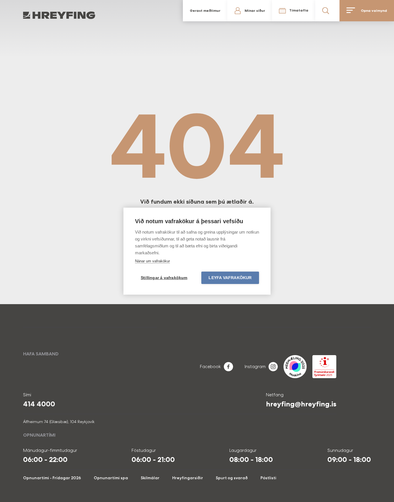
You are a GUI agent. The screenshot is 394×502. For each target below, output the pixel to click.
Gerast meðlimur (205, 10)
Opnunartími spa (111, 477)
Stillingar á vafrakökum (164, 278)
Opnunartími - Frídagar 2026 (52, 477)
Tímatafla (298, 10)
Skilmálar (150, 477)
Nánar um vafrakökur (152, 261)
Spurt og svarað (232, 477)
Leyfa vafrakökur (230, 278)
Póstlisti (268, 477)
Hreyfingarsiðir (187, 477)
